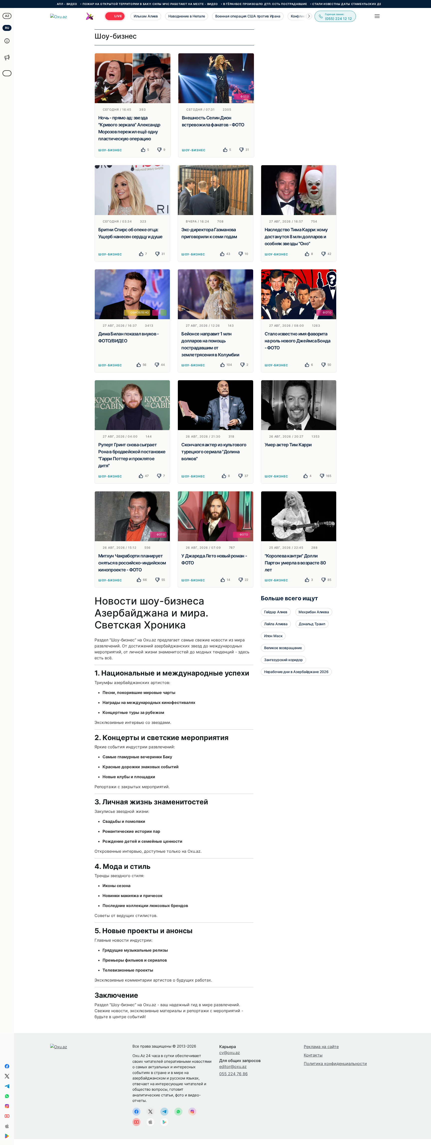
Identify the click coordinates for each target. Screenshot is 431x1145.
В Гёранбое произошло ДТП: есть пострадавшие (234, 4)
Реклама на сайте (321, 1046)
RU (7, 28)
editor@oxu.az (233, 1066)
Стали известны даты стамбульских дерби (319, 4)
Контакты (313, 1055)
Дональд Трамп (312, 624)
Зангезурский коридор (283, 660)
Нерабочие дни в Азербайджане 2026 (296, 672)
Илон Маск (273, 636)
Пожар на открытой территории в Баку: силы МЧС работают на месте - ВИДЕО (119, 4)
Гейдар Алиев (275, 612)
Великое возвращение (283, 648)
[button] (309, 16)
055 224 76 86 (233, 1073)
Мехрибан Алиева (314, 612)
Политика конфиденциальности (335, 1063)
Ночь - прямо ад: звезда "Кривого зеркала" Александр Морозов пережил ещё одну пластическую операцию (129, 128)
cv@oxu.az (229, 1052)
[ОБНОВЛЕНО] (132, 293)
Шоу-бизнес (110, 150)
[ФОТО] (216, 77)
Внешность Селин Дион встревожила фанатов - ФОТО (213, 121)
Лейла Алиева (276, 624)
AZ (7, 16)
